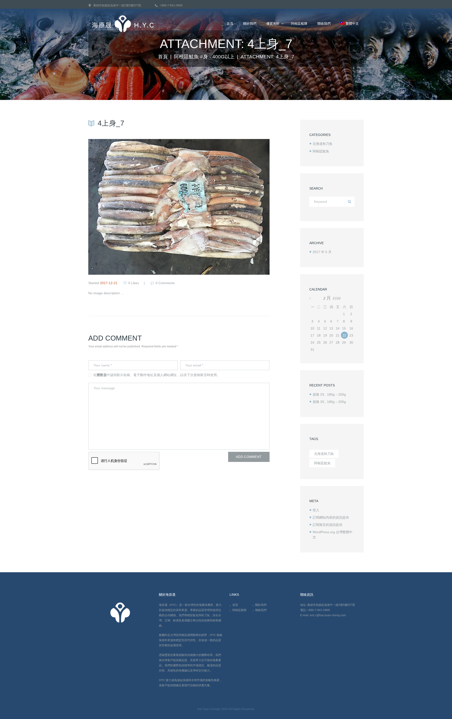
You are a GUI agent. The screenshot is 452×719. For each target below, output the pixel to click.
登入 (316, 510)
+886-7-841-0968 (171, 5)
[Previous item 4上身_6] (133, 207)
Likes (133, 283)
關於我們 (260, 605)
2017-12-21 (108, 283)
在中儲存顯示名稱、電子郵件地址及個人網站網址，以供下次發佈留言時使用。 (156, 375)
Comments (165, 283)
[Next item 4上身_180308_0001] (224, 207)
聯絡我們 (260, 610)
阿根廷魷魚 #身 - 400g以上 (204, 56)
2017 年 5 (322, 252)
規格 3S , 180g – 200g (329, 402)
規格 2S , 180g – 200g (329, 394)
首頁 (163, 56)
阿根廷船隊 (239, 610)
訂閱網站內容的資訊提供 (331, 517)
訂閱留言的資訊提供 (327, 525)
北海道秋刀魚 (322, 144)
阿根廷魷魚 (321, 151)
